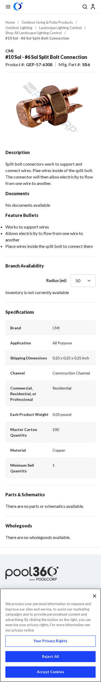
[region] (50, 635)
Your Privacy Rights (50, 641)
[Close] (94, 596)
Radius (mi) (56, 280)
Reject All (50, 656)
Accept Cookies (50, 672)
